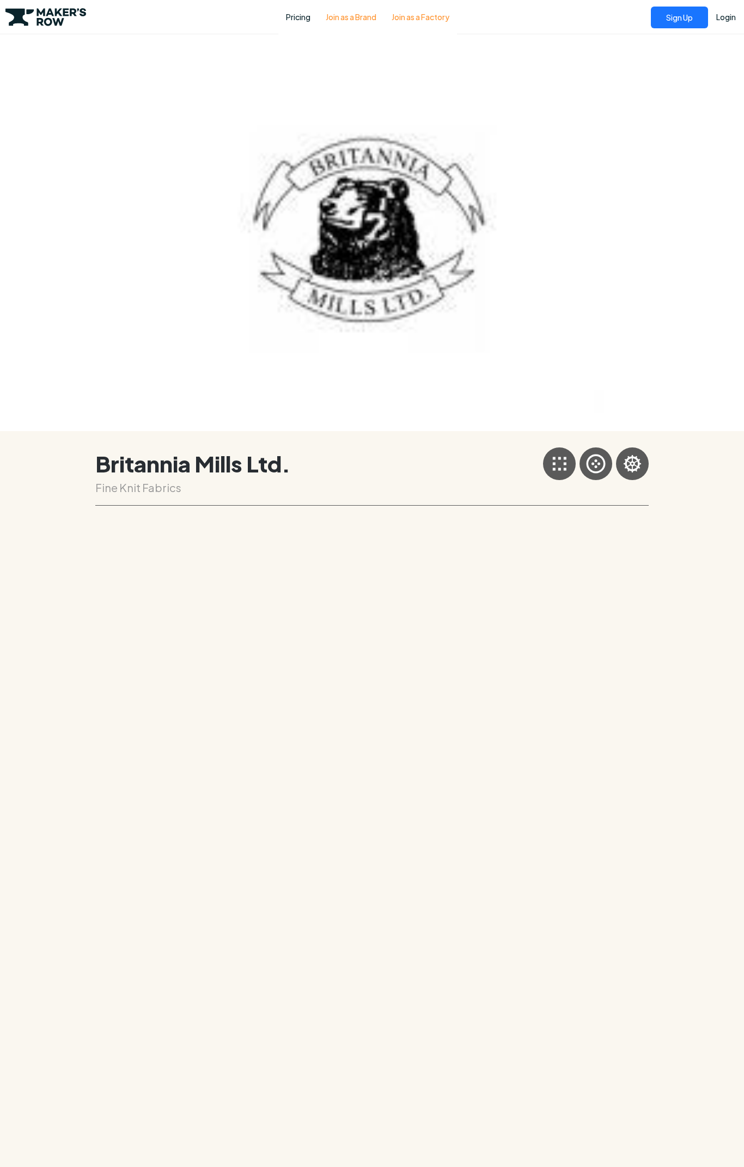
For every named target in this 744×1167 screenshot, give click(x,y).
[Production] (632, 463)
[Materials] (596, 463)
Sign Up (679, 17)
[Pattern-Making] (559, 463)
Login (726, 17)
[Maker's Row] (46, 21)
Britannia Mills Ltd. (192, 463)
